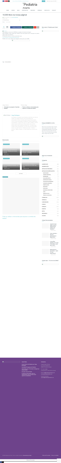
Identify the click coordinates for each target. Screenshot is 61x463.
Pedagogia (45, 186)
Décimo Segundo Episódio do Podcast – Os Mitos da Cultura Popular (10, 151)
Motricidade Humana (47, 179)
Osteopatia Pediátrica (47, 183)
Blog (18, 10)
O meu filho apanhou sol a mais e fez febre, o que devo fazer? (54, 243)
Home (7, 10)
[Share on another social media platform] (38, 27)
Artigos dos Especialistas (48, 171)
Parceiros (32, 10)
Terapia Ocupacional (47, 195)
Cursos (13, 10)
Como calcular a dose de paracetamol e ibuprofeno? (53, 235)
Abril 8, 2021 (6, 154)
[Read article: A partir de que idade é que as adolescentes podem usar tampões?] (45, 225)
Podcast (54, 10)
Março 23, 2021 (7, 168)
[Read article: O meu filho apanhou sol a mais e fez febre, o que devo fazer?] (45, 243)
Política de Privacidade (46, 455)
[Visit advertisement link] (21, 83)
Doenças (44, 206)
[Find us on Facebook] (3, 1)
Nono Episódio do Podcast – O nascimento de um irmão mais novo (30, 165)
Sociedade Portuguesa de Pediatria (29, 367)
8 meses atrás (53, 238)
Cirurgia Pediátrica (47, 174)
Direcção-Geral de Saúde (27, 371)
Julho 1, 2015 (5, 18)
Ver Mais (21, 173)
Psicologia (45, 188)
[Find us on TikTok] (9, 1)
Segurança (44, 213)
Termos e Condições (54, 455)
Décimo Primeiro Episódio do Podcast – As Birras (29, 151)
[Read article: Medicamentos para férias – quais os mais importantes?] (45, 251)
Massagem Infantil (47, 178)
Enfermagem (45, 176)
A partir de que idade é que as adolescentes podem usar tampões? (53, 226)
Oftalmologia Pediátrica (48, 181)
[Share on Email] (35, 27)
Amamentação (45, 166)
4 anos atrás (53, 230)
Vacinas (44, 215)
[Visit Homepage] (30, 5)
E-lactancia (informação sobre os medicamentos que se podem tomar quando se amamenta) (29, 374)
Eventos (44, 208)
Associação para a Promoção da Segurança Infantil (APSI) (30, 369)
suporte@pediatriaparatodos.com (47, 377)
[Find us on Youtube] (7, 1)
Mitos (43, 211)
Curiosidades (6, 20)
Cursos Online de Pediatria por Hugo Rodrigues (21, 1)
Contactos (47, 10)
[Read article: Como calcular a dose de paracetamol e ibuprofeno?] (45, 235)
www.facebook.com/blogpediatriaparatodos (11, 37)
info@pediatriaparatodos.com (49, 372)
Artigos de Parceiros (47, 168)
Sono (44, 191)
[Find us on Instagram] (5, 1)
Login (43, 1)
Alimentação (45, 164)
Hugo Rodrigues (15, 17)
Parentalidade (46, 184)
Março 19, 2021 (26, 168)
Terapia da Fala (46, 193)
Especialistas (25, 10)
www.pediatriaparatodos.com (46, 374)
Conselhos (44, 197)
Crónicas (40, 10)
